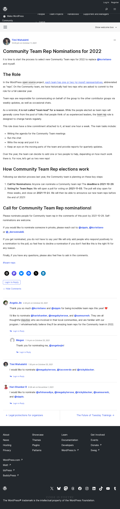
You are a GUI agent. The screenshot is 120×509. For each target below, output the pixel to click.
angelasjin (56, 345)
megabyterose (58, 315)
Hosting (7, 445)
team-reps (9, 262)
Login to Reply (12, 282)
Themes (36, 440)
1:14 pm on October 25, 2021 (37, 340)
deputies (25, 319)
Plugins (36, 445)
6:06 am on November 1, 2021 (41, 387)
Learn (64, 434)
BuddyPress (11, 475)
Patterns (36, 450)
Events (94, 440)
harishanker (39, 315)
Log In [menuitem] (106, 2)
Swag (95, 450)
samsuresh (82, 315)
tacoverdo (64, 369)
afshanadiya (44, 392)
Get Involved (98, 434)
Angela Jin (16, 302)
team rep (101, 114)
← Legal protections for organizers (24, 415)
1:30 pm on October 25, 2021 (40, 364)
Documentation (69, 440)
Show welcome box (104, 27)
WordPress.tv (70, 450)
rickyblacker (85, 369)
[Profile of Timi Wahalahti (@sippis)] (6, 42)
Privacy (7, 450)
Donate (96, 445)
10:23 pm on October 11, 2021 (24, 43)
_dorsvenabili (15, 231)
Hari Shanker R (18, 386)
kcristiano (104, 59)
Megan (20, 340)
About (6, 434)
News (6, 440)
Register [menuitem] (115, 2)
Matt (7, 465)
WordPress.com (13, 459)
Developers (67, 445)
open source (29, 82)
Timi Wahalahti (20, 39)
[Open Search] (106, 9)
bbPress (9, 470)
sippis (83, 227)
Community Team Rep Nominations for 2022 (52, 51)
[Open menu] (115, 9)
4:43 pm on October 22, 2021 (35, 303)
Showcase (37, 434)
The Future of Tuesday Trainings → (95, 415)
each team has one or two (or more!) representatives (74, 82)
